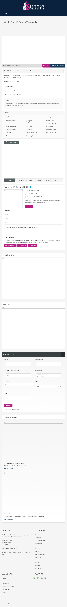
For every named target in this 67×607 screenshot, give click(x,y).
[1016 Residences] (49, 375)
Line (55, 180)
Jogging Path (49, 126)
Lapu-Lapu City (38, 546)
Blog (4, 578)
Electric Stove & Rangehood (30, 121)
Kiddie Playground (11, 129)
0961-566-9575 (35, 190)
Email (47, 180)
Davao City (37, 565)
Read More (24, 465)
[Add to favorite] (5, 40)
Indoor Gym (29, 126)
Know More (29, 206)
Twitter (30, 180)
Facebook (21, 180)
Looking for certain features (12, 409)
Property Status (38, 359)
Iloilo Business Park (40, 554)
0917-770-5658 (35, 193)
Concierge (48, 117)
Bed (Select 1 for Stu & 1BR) (11, 370)
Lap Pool (8, 132)
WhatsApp (39, 180)
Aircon (27, 117)
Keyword (6, 381)
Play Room (9, 136)
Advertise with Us (7, 581)
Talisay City (37, 548)
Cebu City (37, 534)
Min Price (36, 381)
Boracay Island (38, 560)
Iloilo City (37, 551)
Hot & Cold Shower (11, 126)
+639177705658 (37, 197)
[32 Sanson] (49, 376)
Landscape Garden (51, 129)
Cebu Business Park (40, 540)
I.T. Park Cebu (38, 537)
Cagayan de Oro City (40, 568)
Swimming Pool (30, 136)
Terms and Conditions (8, 586)
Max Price (6, 393)
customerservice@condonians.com (11, 548)
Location (6, 359)
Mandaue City (38, 543)
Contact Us (6, 583)
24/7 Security (9, 117)
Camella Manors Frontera (11, 514)
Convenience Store (11, 120)
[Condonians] (33, 6)
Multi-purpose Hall (51, 132)
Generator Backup (51, 123)
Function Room (50, 120)
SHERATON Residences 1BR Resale (14, 463)
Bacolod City (38, 557)
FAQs (4, 592)
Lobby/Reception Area (32, 132)
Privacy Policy (30, 242)
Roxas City (37, 562)
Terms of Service (40, 242)
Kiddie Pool (29, 129)
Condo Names (38, 370)
